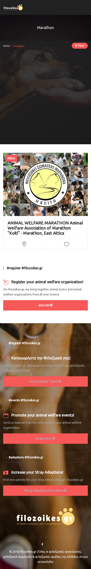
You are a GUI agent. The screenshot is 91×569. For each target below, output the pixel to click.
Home (6, 46)
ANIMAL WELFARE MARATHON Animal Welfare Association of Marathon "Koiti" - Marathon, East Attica (45, 227)
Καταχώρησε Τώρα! (44, 381)
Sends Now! (43, 438)
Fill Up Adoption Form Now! (44, 490)
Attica (11, 158)
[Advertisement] (45, 98)
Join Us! (44, 305)
